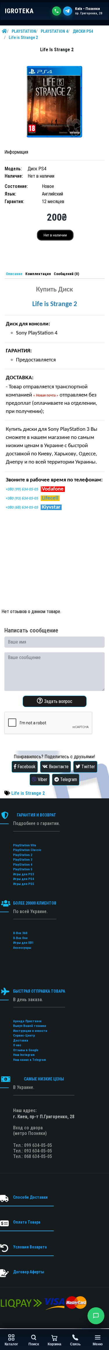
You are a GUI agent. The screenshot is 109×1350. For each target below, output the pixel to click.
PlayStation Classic (27, 850)
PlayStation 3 (22, 860)
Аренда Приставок (27, 1021)
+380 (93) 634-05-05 (22, 498)
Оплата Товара (26, 1222)
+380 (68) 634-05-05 (22, 508)
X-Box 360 (20, 933)
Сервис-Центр (24, 1035)
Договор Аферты (28, 1272)
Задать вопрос (57, 701)
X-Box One (20, 938)
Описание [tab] (14, 274)
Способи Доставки (30, 1197)
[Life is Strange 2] (54, 101)
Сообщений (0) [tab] (66, 274)
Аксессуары (22, 948)
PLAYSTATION (24, 31)
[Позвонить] (56, 11)
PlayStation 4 (22, 865)
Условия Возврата (30, 1247)
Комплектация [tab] (38, 274)
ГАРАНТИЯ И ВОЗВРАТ (36, 815)
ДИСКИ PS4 (83, 31)
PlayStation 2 (22, 855)
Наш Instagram (24, 1055)
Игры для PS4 (23, 879)
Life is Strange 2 (23, 37)
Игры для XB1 (23, 943)
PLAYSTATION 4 (54, 31)
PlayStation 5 (22, 869)
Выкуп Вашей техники (29, 1026)
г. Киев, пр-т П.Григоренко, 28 (43, 1116)
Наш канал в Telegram (29, 1060)
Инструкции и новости (30, 1031)
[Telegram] (67, 11)
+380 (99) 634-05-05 (22, 489)
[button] (95, 1315)
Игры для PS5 (23, 884)
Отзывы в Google (25, 1050)
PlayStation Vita (24, 845)
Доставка (20, 1040)
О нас (17, 1045)
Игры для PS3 (23, 874)
